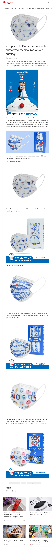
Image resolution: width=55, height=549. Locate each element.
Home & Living (30, 8)
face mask (23, 483)
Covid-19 (11, 483)
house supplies (37, 483)
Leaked (7, 8)
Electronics (21, 8)
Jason (17, 58)
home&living (30, 483)
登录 (17, 491)
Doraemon (17, 483)
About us (48, 8)
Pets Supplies (40, 8)
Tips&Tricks (13, 8)
